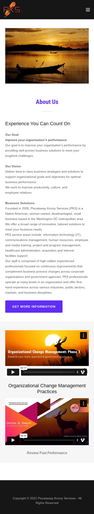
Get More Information (34, 306)
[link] (11, 10)
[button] (88, 9)
